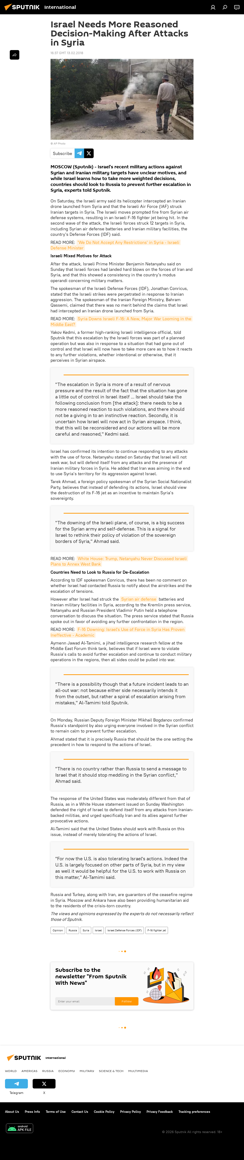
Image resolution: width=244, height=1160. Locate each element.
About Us (12, 1111)
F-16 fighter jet (156, 930)
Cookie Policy (104, 1111)
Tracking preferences (194, 1111)
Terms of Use (56, 1111)
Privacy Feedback (160, 1111)
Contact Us (79, 1111)
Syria (86, 930)
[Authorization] (213, 7)
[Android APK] (19, 1129)
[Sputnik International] (23, 11)
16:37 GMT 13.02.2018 (67, 53)
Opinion (58, 930)
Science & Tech (111, 1071)
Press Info (32, 1111)
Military (87, 1071)
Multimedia (138, 1071)
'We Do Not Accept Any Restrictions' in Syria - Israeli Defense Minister (116, 245)
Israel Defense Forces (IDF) (124, 930)
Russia (73, 930)
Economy (66, 1071)
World (11, 1071)
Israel (98, 930)
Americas (29, 1071)
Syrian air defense (138, 599)
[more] (14, 55)
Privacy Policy (130, 1111)
